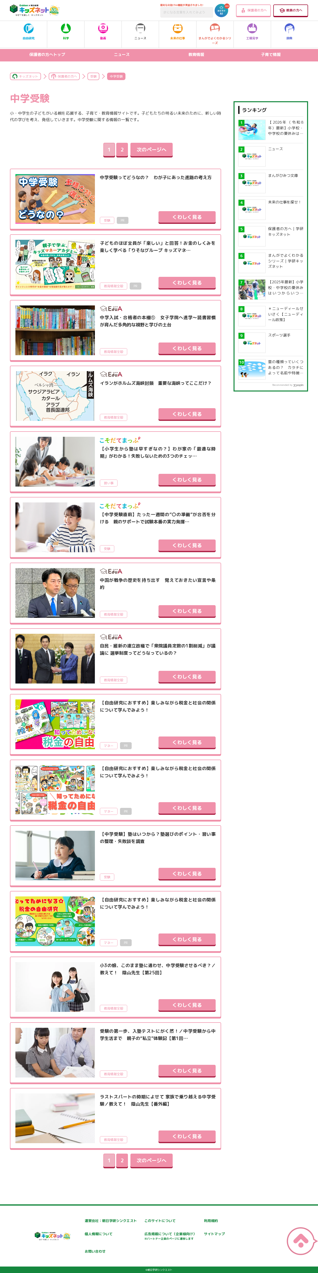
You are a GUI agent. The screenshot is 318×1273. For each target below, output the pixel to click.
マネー (109, 745)
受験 (93, 76)
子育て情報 (271, 54)
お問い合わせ (95, 1251)
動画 (103, 38)
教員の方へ (294, 10)
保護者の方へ (257, 10)
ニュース (140, 38)
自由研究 (29, 38)
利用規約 (211, 1220)
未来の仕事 (177, 38)
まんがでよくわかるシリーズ (215, 40)
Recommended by (282, 385)
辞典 (289, 38)
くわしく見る (187, 216)
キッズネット (28, 76)
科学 (66, 38)
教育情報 (196, 54)
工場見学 (252, 38)
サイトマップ (214, 1233)
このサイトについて (160, 1220)
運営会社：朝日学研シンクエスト (111, 1220)
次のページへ (151, 149)
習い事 (109, 483)
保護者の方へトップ (47, 54)
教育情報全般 (113, 286)
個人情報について (99, 1233)
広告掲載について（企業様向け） (170, 1236)
